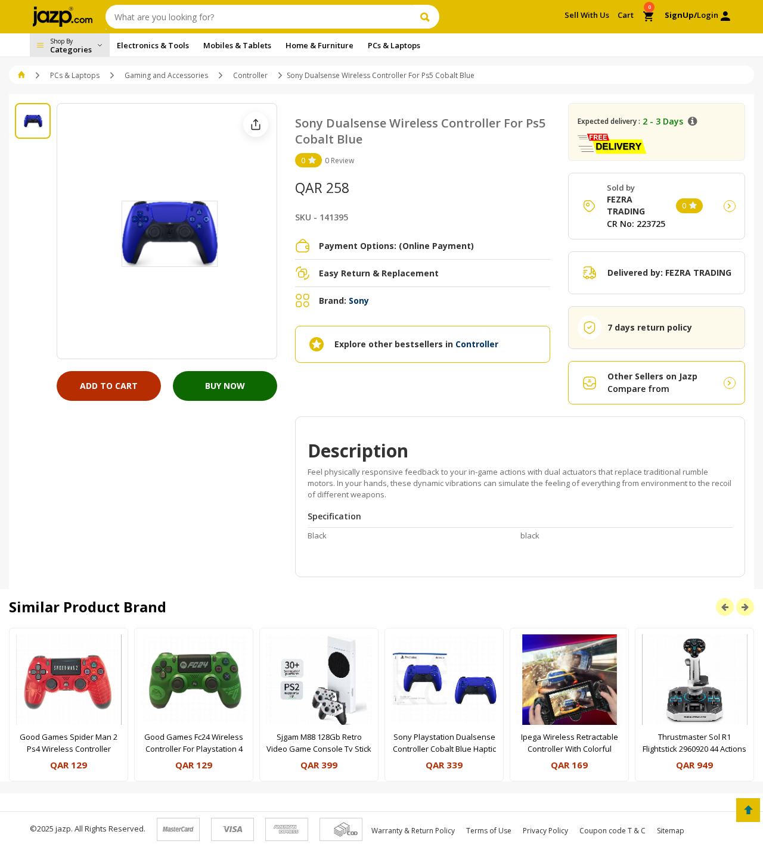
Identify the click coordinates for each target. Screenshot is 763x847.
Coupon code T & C (612, 831)
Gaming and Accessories (166, 75)
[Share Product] (255, 124)
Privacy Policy (545, 831)
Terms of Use (488, 831)
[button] (22, 75)
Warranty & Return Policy (413, 831)
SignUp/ (681, 15)
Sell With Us (587, 15)
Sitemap (670, 831)
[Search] (426, 17)
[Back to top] (748, 810)
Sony (359, 300)
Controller (250, 75)
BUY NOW (225, 385)
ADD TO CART (109, 385)
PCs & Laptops (75, 75)
